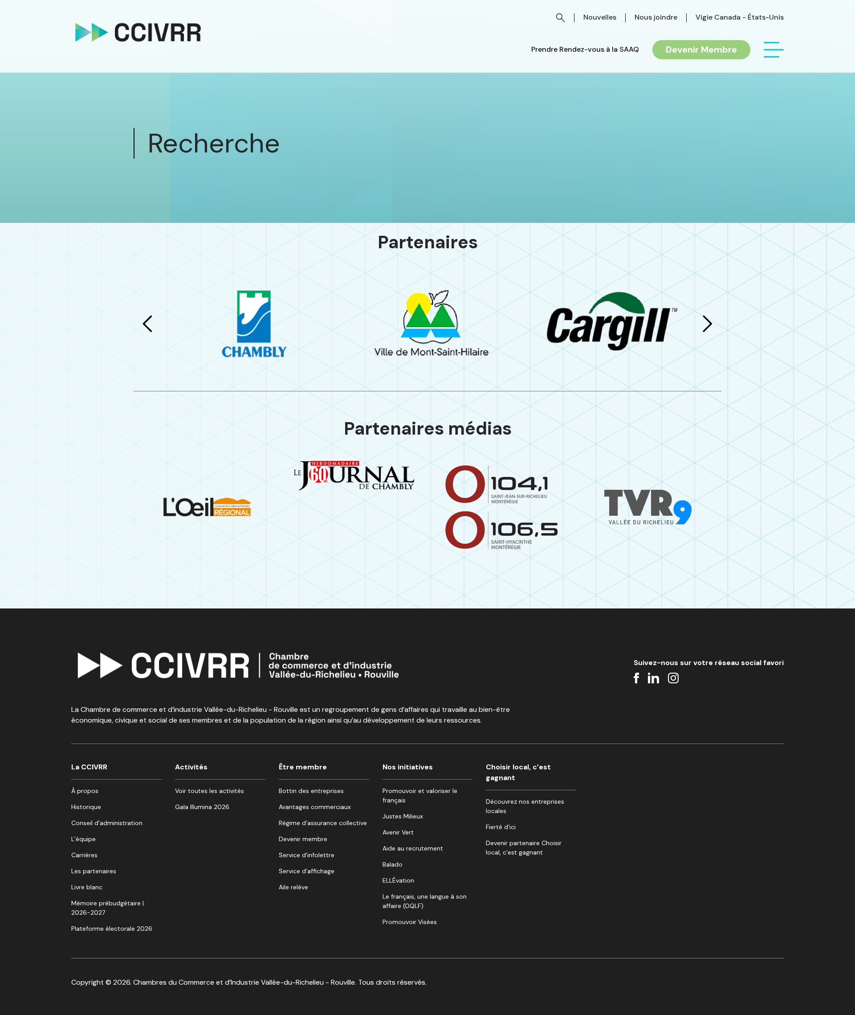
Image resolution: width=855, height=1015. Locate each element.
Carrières (84, 855)
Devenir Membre (701, 49)
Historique (86, 807)
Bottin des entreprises (311, 791)
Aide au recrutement (413, 848)
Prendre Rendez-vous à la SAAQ (585, 49)
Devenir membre (303, 839)
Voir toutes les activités (209, 791)
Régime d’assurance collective (323, 823)
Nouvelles (599, 17)
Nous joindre (656, 17)
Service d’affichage (306, 871)
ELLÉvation (398, 880)
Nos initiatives (408, 767)
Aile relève (293, 887)
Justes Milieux (403, 816)
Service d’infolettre (306, 855)
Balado (393, 864)
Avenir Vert (398, 832)
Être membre (303, 767)
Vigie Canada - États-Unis (740, 17)
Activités (191, 767)
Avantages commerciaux (315, 807)
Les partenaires (93, 871)
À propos (84, 791)
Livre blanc (86, 887)
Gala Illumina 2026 (202, 807)
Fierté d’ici (501, 827)
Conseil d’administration (106, 823)
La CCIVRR (89, 767)
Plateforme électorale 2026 (111, 929)
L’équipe (83, 839)
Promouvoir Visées (410, 922)
